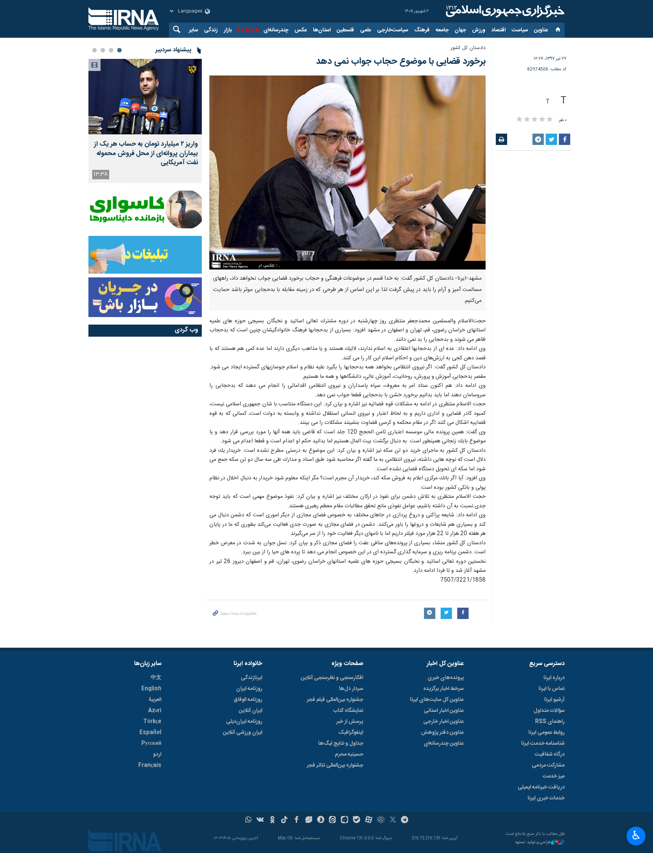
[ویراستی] (308, 821)
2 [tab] (111, 50)
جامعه (442, 30)
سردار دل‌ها (351, 688)
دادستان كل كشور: (468, 48)
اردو (157, 754)
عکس (300, 30)
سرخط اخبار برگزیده (443, 688)
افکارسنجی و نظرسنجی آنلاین (332, 677)
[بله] (356, 821)
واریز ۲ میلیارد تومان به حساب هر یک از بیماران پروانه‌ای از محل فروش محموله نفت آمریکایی (146, 153)
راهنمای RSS (550, 721)
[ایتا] (333, 821)
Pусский (151, 743)
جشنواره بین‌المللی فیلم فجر (335, 699)
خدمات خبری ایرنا (546, 798)
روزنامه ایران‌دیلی (244, 721)
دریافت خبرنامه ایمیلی (541, 787)
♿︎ (636, 835)
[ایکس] (393, 821)
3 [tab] (103, 50)
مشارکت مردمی (548, 765)
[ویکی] (260, 821)
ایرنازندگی (251, 677)
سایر (193, 30)
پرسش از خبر (349, 721)
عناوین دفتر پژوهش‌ (442, 732)
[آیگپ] (344, 821)
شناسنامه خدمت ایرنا (543, 743)
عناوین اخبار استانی (444, 710)
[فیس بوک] (296, 821)
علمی (365, 30)
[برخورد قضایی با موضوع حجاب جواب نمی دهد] (347, 172)
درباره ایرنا (554, 677)
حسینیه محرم (349, 754)
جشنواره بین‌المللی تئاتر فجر (335, 765)
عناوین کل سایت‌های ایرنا (437, 699)
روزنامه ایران (249, 688)
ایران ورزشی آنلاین (242, 732)
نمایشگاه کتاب (348, 710)
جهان (460, 30)
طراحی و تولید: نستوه (533, 842)
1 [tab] (119, 50)
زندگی (211, 30)
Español (150, 732)
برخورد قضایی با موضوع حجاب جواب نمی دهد (401, 61)
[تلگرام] (405, 821)
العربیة (155, 699)
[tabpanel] (145, 121)
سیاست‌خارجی (392, 30)
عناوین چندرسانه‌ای (444, 743)
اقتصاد (498, 30)
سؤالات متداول (549, 710)
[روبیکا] (381, 821)
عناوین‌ (541, 30)
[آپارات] (369, 821)
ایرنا (504, 11)
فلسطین (345, 30)
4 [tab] (94, 50)
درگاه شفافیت (550, 754)
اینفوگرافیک (350, 732)
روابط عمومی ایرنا (546, 732)
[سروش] (321, 821)
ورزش (478, 30)
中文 (156, 677)
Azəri (154, 710)
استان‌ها (322, 30)
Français (149, 765)
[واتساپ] (248, 821)
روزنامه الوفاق (248, 699)
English (151, 688)
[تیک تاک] (284, 821)
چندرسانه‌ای (275, 30)
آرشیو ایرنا (554, 699)
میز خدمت (554, 776)
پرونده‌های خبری (445, 677)
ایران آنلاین (250, 710)
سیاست (520, 30)
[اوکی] (272, 821)
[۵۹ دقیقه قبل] (145, 96)
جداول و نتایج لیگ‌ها (340, 743)
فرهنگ (422, 30)
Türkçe (152, 721)
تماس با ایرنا (551, 688)
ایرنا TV (245, 30)
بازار (228, 30)
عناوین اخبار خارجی (443, 721)
